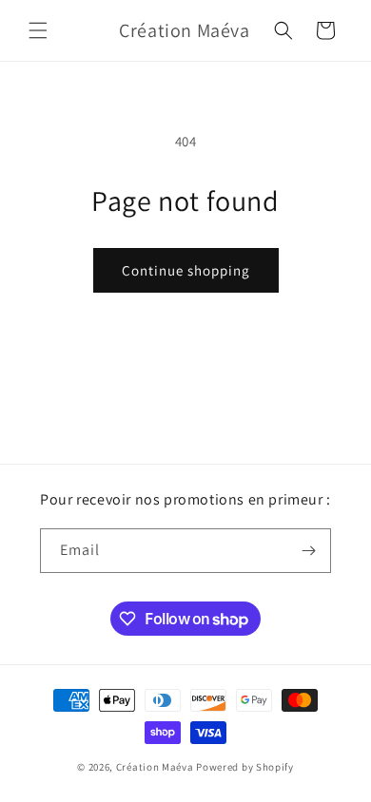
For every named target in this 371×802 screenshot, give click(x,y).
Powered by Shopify (245, 766)
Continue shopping (186, 270)
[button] (38, 30)
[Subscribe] (309, 550)
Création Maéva (155, 766)
